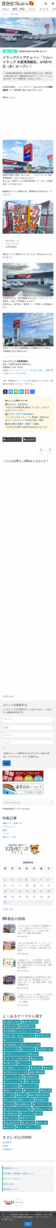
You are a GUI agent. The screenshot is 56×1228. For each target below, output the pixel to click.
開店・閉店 (19, 9)
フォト (32, 9)
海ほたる (12, 1118)
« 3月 (5, 909)
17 (12, 891)
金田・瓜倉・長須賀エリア (20, 1035)
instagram (7, 1149)
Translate (25, 808)
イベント (44, 9)
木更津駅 (28, 1026)
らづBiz (33, 1081)
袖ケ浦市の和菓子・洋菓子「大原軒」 (24, 423)
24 (12, 896)
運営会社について (11, 1189)
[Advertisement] (28, 579)
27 (34, 896)
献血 (23, 1095)
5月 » (12, 909)
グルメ (5, 9)
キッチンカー (30, 1086)
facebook (7, 1142)
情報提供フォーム (11, 1168)
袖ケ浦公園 (12, 1122)
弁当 (43, 1122)
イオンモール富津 (32, 1113)
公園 (10, 1063)
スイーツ (12, 1049)
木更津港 (32, 1076)
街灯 (10, 1127)
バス (10, 1104)
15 (48, 885)
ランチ (6, 833)
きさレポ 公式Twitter (18, 404)
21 (41, 891)
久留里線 (12, 1113)
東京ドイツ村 (9, 836)
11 (19, 885)
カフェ (25, 1063)
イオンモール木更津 (17, 1058)
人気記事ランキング (17, 1067)
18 (19, 891)
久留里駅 (24, 1104)
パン (10, 1095)
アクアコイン (43, 1104)
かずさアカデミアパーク (18, 1108)
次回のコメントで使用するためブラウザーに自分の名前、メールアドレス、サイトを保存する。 (26, 755)
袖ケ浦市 (31, 1021)
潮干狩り (28, 1118)
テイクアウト (14, 1040)
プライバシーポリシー (43, 1217)
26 (27, 896)
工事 (37, 1067)
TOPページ (36, 76)
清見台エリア (43, 1108)
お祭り (29, 1122)
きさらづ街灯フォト (29, 1127)
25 (19, 896)
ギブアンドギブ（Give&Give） (21, 414)
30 (5, 902)
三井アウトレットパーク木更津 (22, 1053)
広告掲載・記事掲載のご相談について (19, 1173)
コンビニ (32, 1090)
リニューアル (13, 1076)
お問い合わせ (9, 1184)
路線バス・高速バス (12, 823)
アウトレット (9, 826)
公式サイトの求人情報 (22, 381)
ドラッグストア (13, 439)
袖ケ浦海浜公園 (40, 1095)
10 (12, 885)
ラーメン (12, 1086)
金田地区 (45, 1049)
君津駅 (42, 1099)
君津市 (11, 1026)
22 (48, 891)
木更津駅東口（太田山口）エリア (23, 1044)
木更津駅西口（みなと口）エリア (23, 1031)
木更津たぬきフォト (16, 1072)
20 (34, 891)
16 (5, 891)
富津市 (44, 1035)
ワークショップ (14, 1081)
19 (27, 891)
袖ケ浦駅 (38, 1072)
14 (41, 885)
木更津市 (30, 439)
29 (48, 896)
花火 (47, 1090)
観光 (5, 830)
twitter (5, 1145)
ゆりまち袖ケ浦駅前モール (19, 1099)
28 (41, 896)
